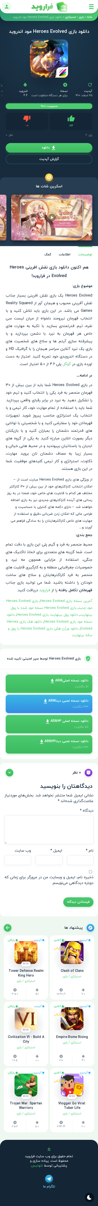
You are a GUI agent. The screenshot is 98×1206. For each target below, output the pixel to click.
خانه (89, 17)
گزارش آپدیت (49, 159)
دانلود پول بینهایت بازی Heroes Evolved (47, 614)
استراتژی (70, 17)
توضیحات (85, 254)
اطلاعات (64, 254)
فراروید (44, 590)
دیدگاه (86, 810)
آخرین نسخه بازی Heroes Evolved (66, 601)
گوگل (67, 364)
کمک (47, 254)
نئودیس (37, 1165)
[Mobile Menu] (91, 6)
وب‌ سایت (23, 850)
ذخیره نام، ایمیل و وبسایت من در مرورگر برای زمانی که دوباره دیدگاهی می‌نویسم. (49, 880)
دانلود (46, 147)
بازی (81, 17)
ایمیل (56, 850)
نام (89, 850)
